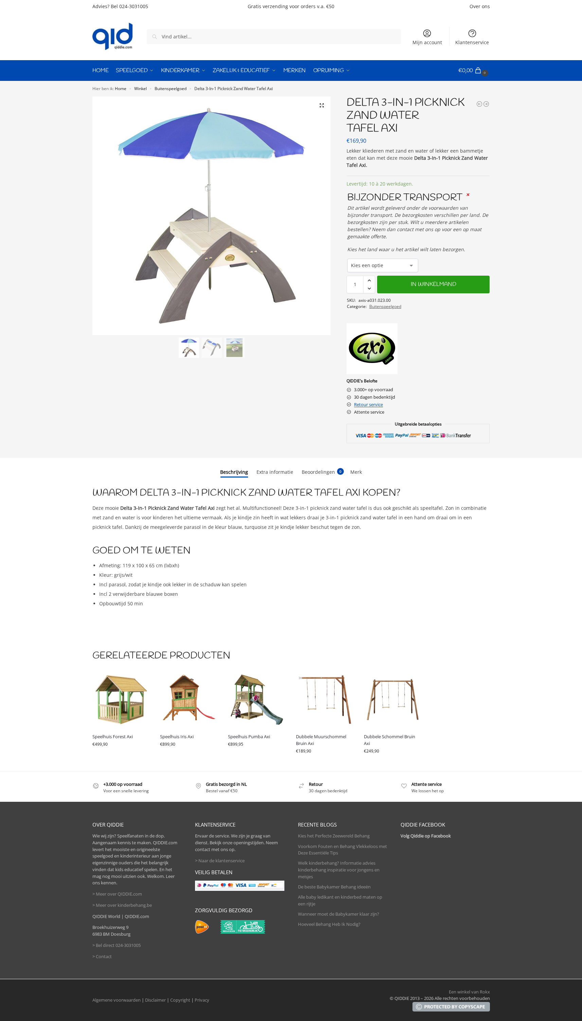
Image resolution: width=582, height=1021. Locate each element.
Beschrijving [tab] (234, 472)
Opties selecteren (121, 758)
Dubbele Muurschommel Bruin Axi (321, 739)
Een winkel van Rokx (469, 992)
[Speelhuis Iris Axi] (189, 700)
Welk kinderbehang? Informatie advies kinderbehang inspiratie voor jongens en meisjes (339, 869)
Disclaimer (155, 1000)
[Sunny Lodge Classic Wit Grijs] (479, 104)
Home (120, 88)
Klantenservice (472, 42)
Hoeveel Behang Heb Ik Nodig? (329, 924)
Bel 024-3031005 (129, 6)
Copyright (180, 1000)
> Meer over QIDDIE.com (117, 894)
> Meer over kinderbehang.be (122, 905)
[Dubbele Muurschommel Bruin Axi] (325, 700)
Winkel (140, 88)
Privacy (202, 1000)
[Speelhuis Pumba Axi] (257, 700)
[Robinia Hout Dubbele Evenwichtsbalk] (486, 104)
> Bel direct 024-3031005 (116, 945)
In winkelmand (433, 284)
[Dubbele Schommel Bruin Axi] (393, 700)
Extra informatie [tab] (275, 472)
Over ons (480, 6)
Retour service (368, 404)
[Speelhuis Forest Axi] (121, 700)
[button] (474, 70)
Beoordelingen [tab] (321, 472)
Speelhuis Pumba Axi (249, 736)
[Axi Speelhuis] (372, 348)
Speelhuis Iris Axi (177, 736)
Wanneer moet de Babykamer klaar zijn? (338, 914)
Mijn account (427, 42)
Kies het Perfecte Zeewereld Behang (334, 836)
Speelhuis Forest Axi (112, 736)
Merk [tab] (356, 472)
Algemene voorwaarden (116, 1000)
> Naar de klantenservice (220, 861)
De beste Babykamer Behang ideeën (334, 887)
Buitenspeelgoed (171, 88)
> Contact (102, 956)
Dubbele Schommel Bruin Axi (389, 739)
